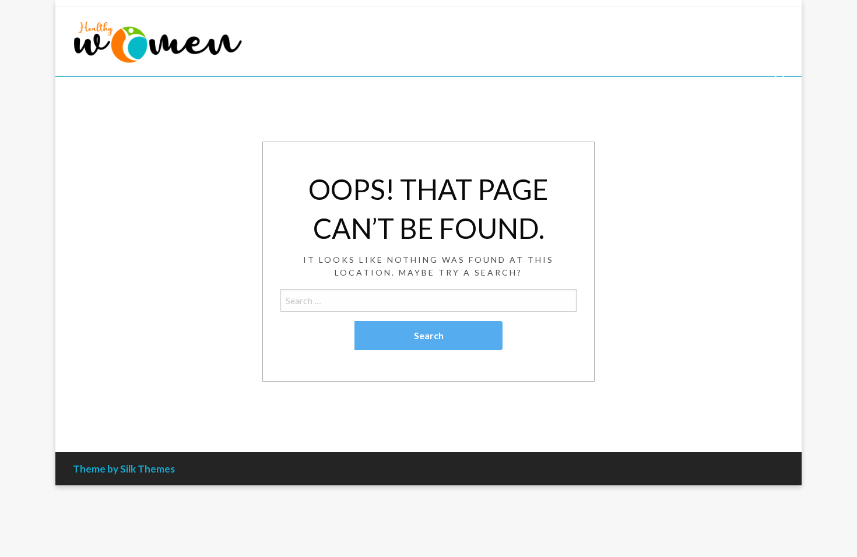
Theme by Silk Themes (124, 469)
